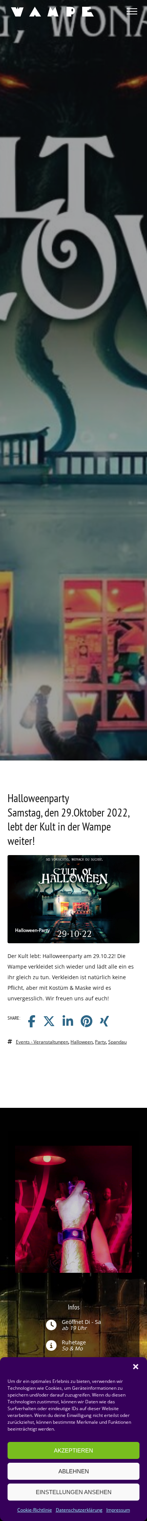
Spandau (117, 1042)
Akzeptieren (73, 1450)
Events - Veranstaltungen (42, 1042)
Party (100, 1042)
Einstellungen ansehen (74, 1492)
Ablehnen (73, 1471)
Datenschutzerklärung (79, 1510)
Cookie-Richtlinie (34, 1510)
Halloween (81, 1042)
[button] (135, 1366)
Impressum (118, 1510)
